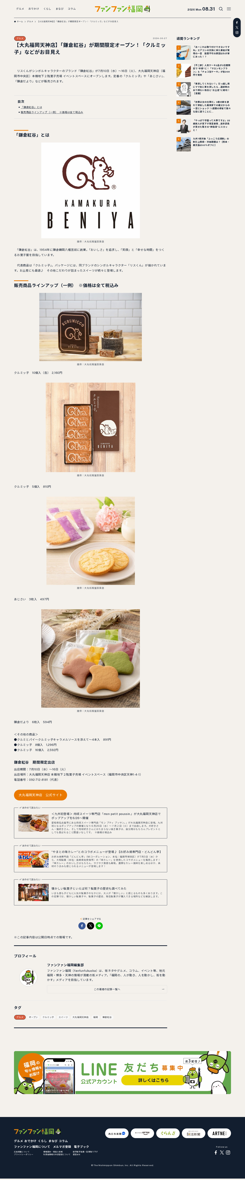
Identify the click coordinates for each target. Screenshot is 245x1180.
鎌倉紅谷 (107, 1017)
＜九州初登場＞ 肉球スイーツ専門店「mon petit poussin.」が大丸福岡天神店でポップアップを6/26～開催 (106, 816)
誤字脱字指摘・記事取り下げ (85, 1152)
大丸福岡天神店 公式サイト (40, 795)
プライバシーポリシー (23, 1154)
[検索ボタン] (221, 9)
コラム (63, 1141)
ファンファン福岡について (32, 1146)
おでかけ (30, 1141)
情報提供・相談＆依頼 (53, 1152)
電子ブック (81, 1146)
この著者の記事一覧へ (107, 989)
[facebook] (237, 22)
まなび (52, 1141)
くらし (42, 1141)
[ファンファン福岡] (122, 9)
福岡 (95, 1017)
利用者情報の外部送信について (56, 1154)
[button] (82, 925)
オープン (33, 1017)
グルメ (20, 38)
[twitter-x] (237, 27)
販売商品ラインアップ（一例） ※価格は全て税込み (52, 112)
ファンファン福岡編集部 (65, 965)
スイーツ (63, 1017)
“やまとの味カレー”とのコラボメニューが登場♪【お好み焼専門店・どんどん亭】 (106, 852)
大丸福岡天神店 (80, 1017)
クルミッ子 (48, 1017)
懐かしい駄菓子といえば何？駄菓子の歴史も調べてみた (89, 888)
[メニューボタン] (229, 9)
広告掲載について (21, 1152)
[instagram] (237, 32)
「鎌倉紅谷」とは (31, 107)
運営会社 (77, 1154)
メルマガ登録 (62, 1146)
